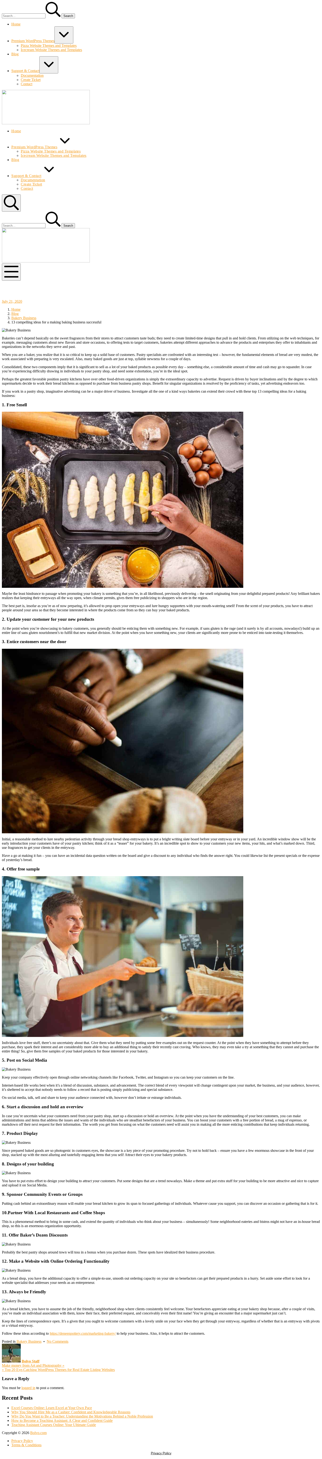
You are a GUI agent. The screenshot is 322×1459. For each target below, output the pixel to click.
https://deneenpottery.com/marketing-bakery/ (83, 1333)
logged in (28, 1388)
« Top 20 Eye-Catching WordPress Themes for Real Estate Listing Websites (58, 1370)
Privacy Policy (161, 1453)
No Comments (57, 1341)
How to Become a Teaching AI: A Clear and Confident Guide (62, 1421)
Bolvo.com (38, 1433)
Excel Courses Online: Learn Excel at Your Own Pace (51, 1408)
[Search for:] (32, 16)
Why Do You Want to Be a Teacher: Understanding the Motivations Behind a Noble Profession (82, 1416)
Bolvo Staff (30, 1361)
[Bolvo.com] (46, 123)
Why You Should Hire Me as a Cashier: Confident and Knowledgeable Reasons (70, 1412)
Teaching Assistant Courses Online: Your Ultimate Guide (53, 1425)
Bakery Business (29, 1341)
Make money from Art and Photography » (33, 1365)
